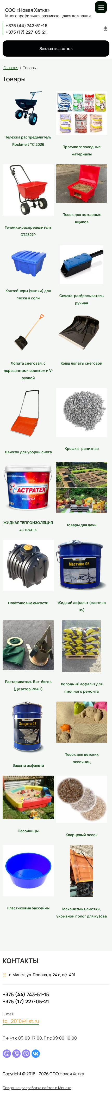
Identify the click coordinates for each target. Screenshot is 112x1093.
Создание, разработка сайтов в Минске (37, 1087)
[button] (56, 48)
